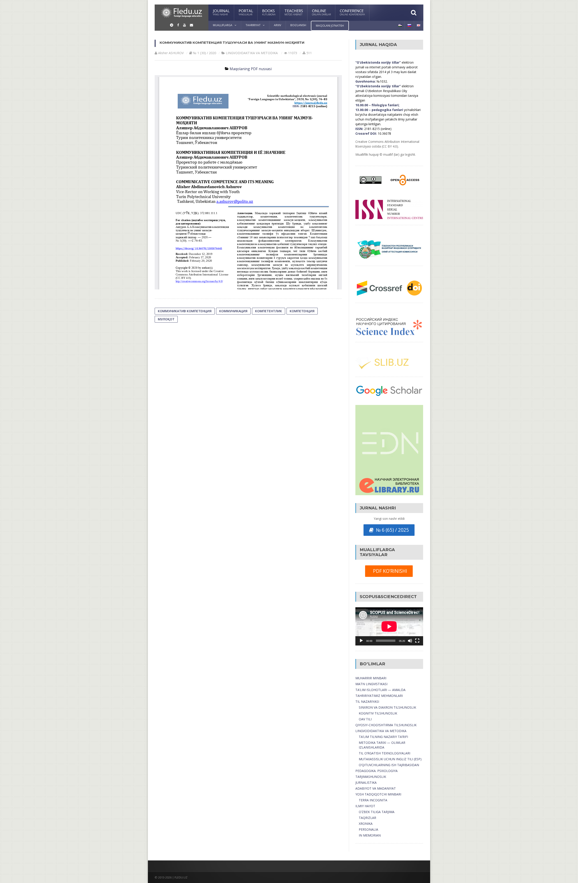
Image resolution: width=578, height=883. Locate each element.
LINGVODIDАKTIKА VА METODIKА (252, 53)
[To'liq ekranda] (417, 640)
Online (321, 12)
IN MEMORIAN (370, 835)
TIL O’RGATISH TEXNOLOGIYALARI (384, 753)
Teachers (293, 12)
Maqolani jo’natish (330, 26)
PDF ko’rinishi (389, 571)
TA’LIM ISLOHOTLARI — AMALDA (380, 690)
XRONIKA (366, 823)
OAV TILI (365, 719)
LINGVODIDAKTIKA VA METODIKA (380, 731)
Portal (246, 12)
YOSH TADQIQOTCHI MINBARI (378, 794)
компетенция (302, 311)
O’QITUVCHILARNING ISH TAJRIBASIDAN (389, 765)
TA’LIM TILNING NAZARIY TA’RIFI (383, 737)
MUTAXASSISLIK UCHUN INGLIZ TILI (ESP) (390, 759)
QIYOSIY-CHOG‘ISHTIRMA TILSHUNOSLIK (386, 725)
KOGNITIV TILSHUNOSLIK (378, 713)
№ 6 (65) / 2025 (391, 530)
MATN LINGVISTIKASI (371, 684)
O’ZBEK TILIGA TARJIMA (376, 812)
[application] (389, 626)
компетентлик (268, 311)
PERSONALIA (368, 829)
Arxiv (277, 25)
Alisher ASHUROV (171, 53)
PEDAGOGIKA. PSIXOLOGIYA (376, 771)
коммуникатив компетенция (185, 311)
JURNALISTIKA (366, 782)
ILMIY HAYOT (365, 806)
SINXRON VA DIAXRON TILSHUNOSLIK (387, 707)
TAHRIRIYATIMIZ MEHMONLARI (379, 695)
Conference (352, 12)
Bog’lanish (298, 25)
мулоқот (166, 319)
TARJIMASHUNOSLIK (370, 776)
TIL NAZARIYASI (367, 701)
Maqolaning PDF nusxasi (251, 68)
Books (268, 12)
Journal (221, 12)
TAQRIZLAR (367, 818)
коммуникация (233, 311)
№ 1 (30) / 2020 (204, 53)
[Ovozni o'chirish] (410, 640)
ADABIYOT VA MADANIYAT (375, 788)
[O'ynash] (361, 640)
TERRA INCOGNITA (373, 800)
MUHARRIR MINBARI (370, 678)
